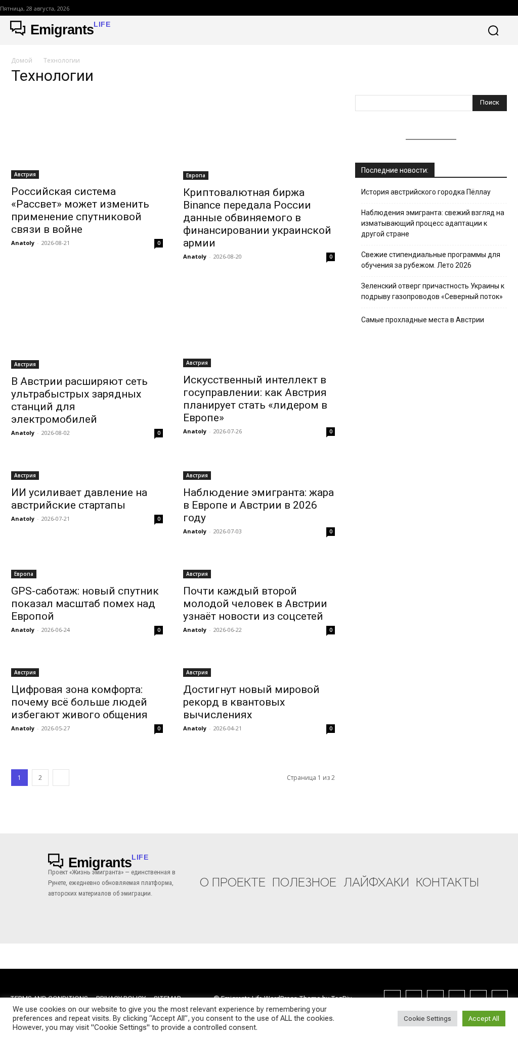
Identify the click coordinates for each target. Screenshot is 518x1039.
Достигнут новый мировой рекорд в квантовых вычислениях (251, 702)
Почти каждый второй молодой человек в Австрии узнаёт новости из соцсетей (255, 603)
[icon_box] (233, 871)
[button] (493, 30)
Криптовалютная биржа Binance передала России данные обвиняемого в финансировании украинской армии (257, 217)
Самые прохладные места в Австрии (422, 320)
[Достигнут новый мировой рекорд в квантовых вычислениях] (259, 666)
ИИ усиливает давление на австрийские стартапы (79, 498)
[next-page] (61, 777)
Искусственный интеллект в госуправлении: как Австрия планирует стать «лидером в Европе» (255, 399)
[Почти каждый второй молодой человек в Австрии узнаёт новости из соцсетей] (259, 567)
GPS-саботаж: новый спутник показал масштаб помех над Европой (85, 603)
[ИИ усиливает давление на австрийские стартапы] (87, 469)
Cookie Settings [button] (427, 1018)
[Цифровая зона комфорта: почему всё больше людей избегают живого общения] (87, 666)
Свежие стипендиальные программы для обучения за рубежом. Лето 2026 (430, 260)
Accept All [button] (483, 1018)
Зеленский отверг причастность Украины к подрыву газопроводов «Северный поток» (432, 291)
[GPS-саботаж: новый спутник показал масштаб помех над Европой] (87, 567)
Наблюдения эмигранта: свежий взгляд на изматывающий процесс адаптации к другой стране (432, 223)
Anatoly (22, 242)
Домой (21, 60)
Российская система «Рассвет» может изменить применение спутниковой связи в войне (80, 210)
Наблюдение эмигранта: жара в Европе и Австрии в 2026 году (258, 505)
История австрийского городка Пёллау (426, 192)
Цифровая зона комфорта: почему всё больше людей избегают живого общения (79, 702)
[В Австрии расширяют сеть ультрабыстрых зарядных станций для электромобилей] (87, 325)
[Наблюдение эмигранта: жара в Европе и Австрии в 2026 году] (259, 469)
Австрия (25, 174)
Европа (195, 175)
